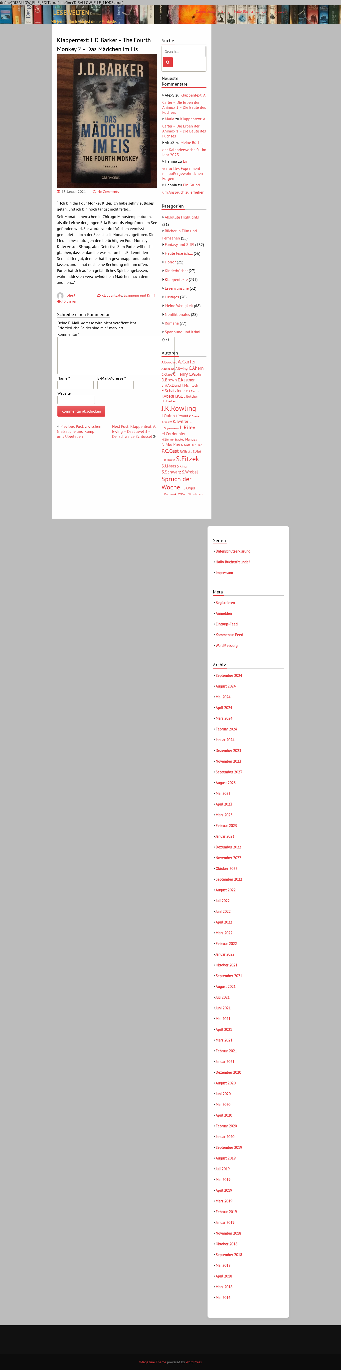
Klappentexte (112, 295)
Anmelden (224, 613)
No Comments (108, 191)
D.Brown (169, 380)
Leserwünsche (177, 288)
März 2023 (224, 814)
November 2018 (228, 1233)
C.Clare (167, 374)
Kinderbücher (176, 270)
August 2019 (226, 1158)
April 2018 (224, 1276)
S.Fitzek (187, 458)
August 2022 (226, 890)
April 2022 (224, 922)
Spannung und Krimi (139, 295)
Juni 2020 (223, 1093)
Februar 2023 (226, 825)
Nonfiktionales (177, 314)
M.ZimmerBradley (173, 439)
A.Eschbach (168, 368)
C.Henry (180, 374)
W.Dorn (182, 494)
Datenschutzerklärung (212, 11)
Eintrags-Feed (227, 624)
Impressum (279, 11)
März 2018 (224, 1286)
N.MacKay (171, 445)
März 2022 (224, 932)
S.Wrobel (190, 472)
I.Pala (179, 396)
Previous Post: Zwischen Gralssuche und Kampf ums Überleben (79, 431)
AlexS (71, 295)
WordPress (194, 1362)
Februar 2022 (226, 943)
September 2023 (229, 772)
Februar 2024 (226, 729)
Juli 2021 (223, 997)
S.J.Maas (169, 466)
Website (64, 393)
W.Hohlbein (195, 494)
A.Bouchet (169, 362)
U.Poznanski (169, 494)
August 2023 (226, 782)
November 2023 (228, 761)
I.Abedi (168, 396)
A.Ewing (181, 368)
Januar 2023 (225, 836)
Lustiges (172, 296)
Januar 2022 (225, 954)
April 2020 (224, 1115)
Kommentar (68, 334)
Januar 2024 (225, 739)
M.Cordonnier (174, 434)
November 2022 (228, 857)
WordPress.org (227, 645)
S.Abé (197, 451)
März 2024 (224, 718)
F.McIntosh (190, 385)
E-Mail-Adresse (111, 378)
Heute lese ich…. (179, 253)
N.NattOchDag (191, 445)
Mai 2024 (223, 696)
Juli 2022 (223, 900)
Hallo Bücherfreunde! (250, 11)
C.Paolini (196, 374)
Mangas (191, 439)
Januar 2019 (225, 1222)
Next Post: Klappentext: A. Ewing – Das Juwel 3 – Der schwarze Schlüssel (134, 431)
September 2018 (229, 1254)
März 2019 (224, 1201)
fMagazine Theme (152, 1362)
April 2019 (224, 1190)
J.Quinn (168, 416)
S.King (182, 466)
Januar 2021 (225, 1061)
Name (63, 378)
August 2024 (226, 686)
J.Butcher (191, 396)
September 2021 (229, 975)
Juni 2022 (223, 911)
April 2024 (224, 707)
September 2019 (229, 1147)
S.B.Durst (168, 460)
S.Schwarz (171, 472)
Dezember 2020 (228, 1072)
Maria (169, 118)
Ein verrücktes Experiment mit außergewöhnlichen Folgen (182, 170)
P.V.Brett (186, 451)
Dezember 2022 (228, 847)
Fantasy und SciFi (179, 244)
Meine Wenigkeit (179, 305)
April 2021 (224, 1029)
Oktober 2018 (226, 1244)
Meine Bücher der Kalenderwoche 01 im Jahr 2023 (184, 148)
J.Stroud (182, 416)
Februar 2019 (226, 1211)
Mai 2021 (223, 1018)
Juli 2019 (223, 1168)
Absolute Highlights (182, 217)
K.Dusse (194, 416)
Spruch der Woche (176, 483)
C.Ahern (196, 368)
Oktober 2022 (226, 868)
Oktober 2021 (226, 965)
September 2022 (229, 879)
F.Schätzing (172, 390)
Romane (172, 323)
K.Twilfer (180, 421)
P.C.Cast (170, 451)
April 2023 (224, 804)
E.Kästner (186, 380)
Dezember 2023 (228, 750)
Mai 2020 (223, 1104)
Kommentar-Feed (229, 634)
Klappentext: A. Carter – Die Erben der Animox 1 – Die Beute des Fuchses (184, 104)
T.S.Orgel (188, 488)
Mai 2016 (223, 1297)
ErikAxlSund (171, 385)
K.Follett (167, 422)
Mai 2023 (223, 793)
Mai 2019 (223, 1179)
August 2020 (226, 1083)
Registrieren (225, 602)
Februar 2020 (226, 1126)
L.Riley (187, 427)
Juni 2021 (223, 1008)
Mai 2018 (223, 1265)
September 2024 (229, 675)
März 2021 (224, 1040)
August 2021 (226, 986)
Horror (170, 261)
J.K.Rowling (179, 408)
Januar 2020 (225, 1136)
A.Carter (187, 361)
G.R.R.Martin (191, 391)
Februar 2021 (226, 1050)
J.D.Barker (69, 301)
